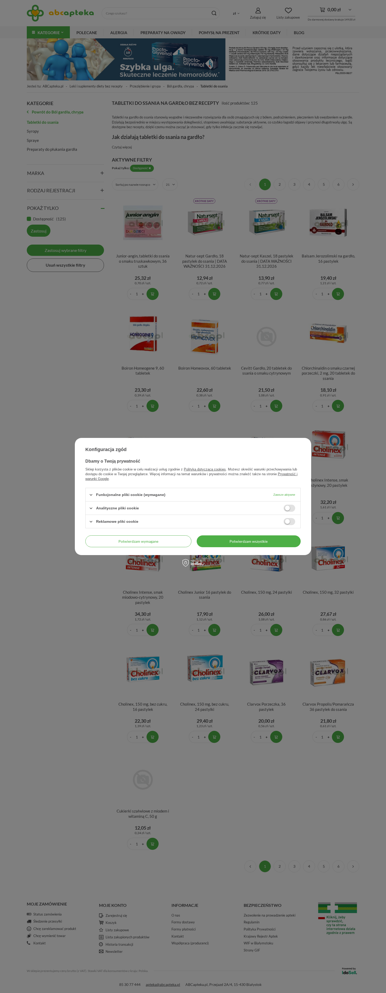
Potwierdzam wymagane (138, 541)
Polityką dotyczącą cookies (205, 469)
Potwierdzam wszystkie (248, 541)
